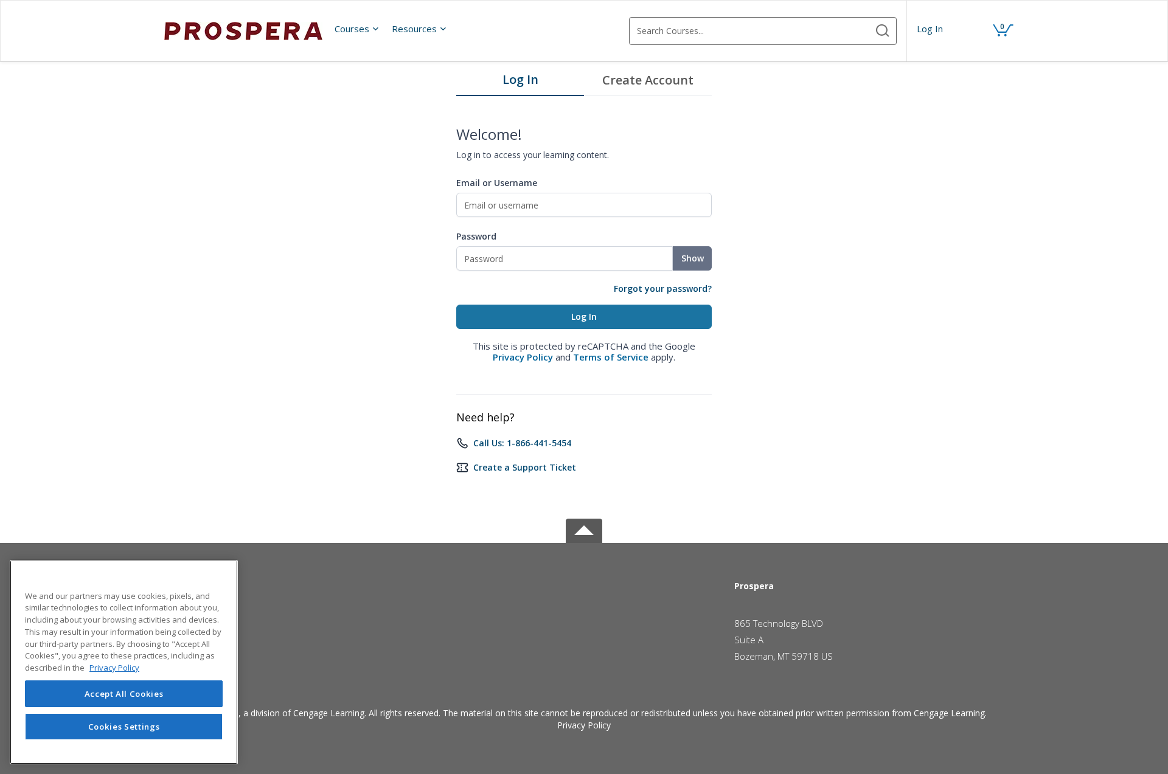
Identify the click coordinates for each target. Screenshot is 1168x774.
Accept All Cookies (124, 693)
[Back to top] (584, 528)
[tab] (520, 83)
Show (692, 258)
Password (476, 236)
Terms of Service (610, 356)
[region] (124, 662)
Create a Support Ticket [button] (524, 467)
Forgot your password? (663, 288)
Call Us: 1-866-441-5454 (522, 443)
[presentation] (357, 29)
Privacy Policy (523, 356)
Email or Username (496, 182)
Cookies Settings (124, 726)
